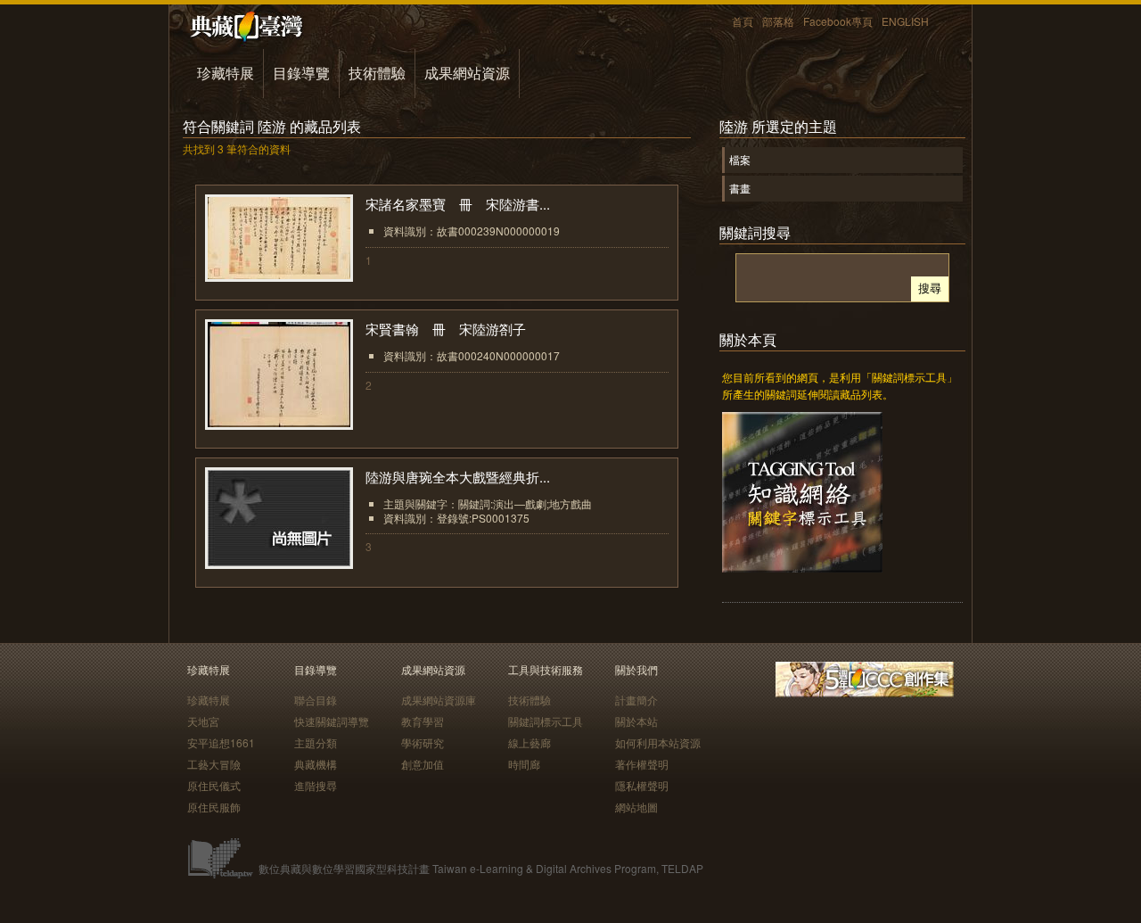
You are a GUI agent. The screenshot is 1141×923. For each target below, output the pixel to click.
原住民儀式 (214, 785)
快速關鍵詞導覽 (331, 721)
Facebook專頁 (838, 21)
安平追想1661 (221, 742)
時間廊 (524, 763)
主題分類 (315, 742)
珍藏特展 (225, 72)
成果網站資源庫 (438, 699)
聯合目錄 (315, 699)
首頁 (742, 21)
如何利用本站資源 (658, 742)
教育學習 (422, 721)
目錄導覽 (301, 72)
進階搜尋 (315, 785)
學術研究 (422, 742)
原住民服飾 (214, 806)
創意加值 (422, 763)
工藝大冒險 (214, 763)
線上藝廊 (529, 742)
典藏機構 (315, 763)
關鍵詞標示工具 (545, 721)
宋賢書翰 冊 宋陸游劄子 (452, 328)
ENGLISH (905, 21)
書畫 (740, 187)
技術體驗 (377, 72)
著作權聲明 (642, 763)
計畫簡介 (636, 699)
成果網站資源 (467, 72)
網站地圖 (636, 806)
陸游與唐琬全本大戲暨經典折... (457, 476)
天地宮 (203, 721)
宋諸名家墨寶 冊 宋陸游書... (457, 203)
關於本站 (636, 721)
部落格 (778, 21)
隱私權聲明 (642, 785)
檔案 (740, 159)
